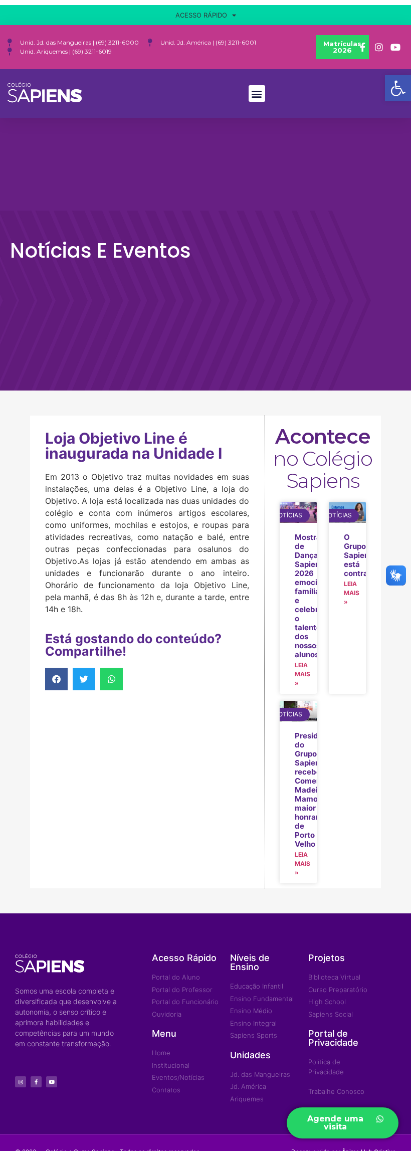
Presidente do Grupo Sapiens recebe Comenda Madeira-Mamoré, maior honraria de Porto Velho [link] (315, 790)
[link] (398, 88)
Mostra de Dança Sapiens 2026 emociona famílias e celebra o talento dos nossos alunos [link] (313, 595)
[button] (257, 93)
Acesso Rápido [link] (201, 15)
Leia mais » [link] (302, 674)
